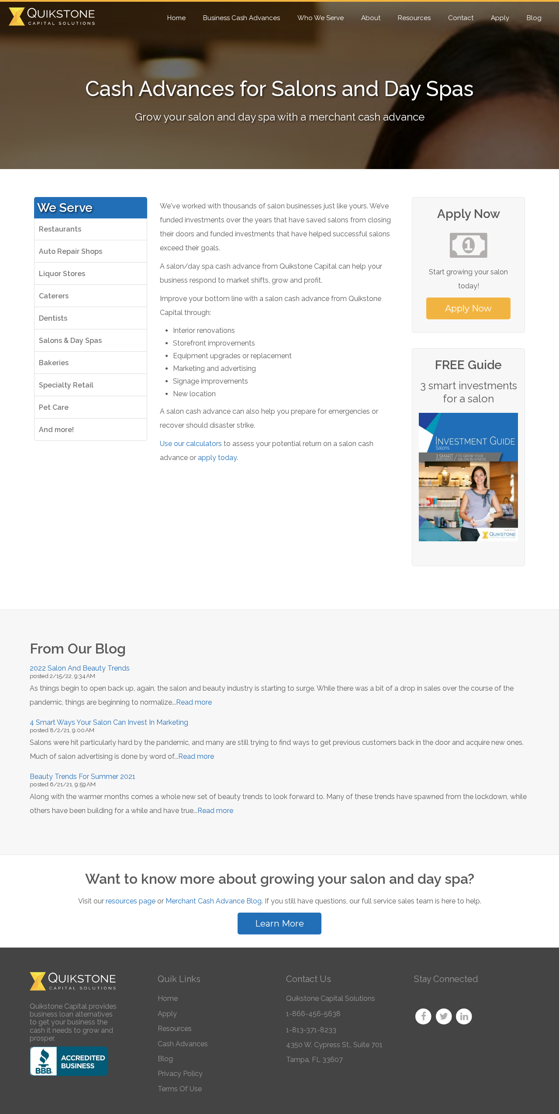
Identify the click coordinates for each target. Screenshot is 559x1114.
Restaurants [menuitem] (60, 229)
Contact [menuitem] (460, 18)
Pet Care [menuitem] (54, 407)
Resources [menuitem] (414, 18)
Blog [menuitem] (534, 18)
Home (168, 998)
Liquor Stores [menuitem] (62, 274)
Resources (175, 1028)
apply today (217, 457)
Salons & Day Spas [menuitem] (70, 340)
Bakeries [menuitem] (54, 363)
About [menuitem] (370, 18)
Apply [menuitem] (500, 18)
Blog (165, 1059)
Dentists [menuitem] (53, 318)
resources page (130, 901)
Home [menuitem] (176, 18)
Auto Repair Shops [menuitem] (70, 251)
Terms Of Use (180, 1089)
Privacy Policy (180, 1073)
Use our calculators (191, 443)
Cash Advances (183, 1044)
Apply (167, 1014)
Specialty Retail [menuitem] (66, 385)
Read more (194, 702)
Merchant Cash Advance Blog (214, 901)
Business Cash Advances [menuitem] (241, 18)
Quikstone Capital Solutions (330, 998)
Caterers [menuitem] (54, 296)
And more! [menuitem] (56, 430)
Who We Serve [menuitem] (320, 18)
